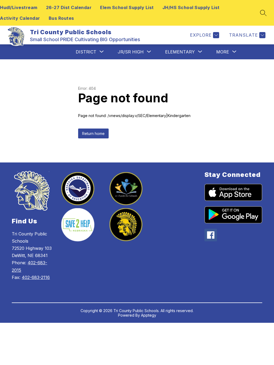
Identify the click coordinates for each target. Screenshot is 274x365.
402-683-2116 (36, 277)
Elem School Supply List (127, 7)
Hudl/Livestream (18, 7)
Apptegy (148, 315)
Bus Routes (61, 18)
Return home (93, 133)
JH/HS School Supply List (191, 7)
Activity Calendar (20, 18)
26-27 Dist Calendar (69, 7)
